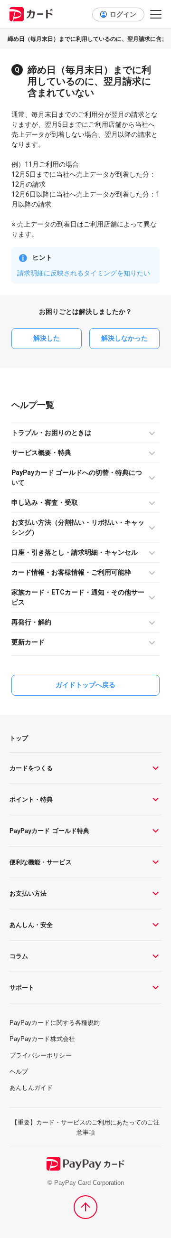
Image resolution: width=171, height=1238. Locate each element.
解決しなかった (124, 338)
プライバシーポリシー (41, 1055)
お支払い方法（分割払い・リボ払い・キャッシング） (77, 527)
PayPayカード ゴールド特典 (49, 830)
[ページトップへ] (85, 1207)
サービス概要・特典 (41, 452)
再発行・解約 (31, 622)
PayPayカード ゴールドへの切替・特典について (76, 477)
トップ (19, 738)
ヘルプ (24, 405)
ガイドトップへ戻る (85, 685)
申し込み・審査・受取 (44, 502)
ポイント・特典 (31, 799)
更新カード (28, 642)
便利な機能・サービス (41, 862)
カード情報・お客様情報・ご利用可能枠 (71, 572)
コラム (19, 956)
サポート (22, 987)
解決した (46, 338)
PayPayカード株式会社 (42, 1038)
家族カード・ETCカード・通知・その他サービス (77, 597)
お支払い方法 (28, 893)
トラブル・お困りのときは (51, 432)
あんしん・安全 (31, 924)
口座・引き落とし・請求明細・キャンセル (74, 552)
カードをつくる (31, 768)
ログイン (123, 14)
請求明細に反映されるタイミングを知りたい (83, 273)
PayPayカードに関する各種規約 (55, 1022)
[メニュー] (156, 14)
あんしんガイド (31, 1087)
